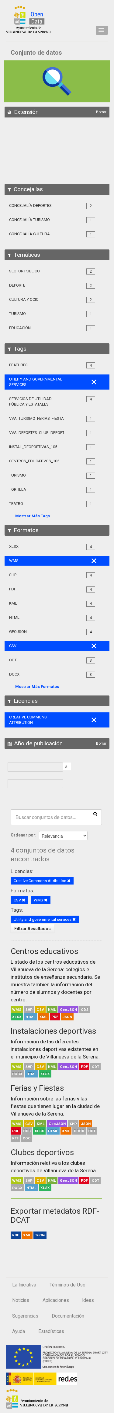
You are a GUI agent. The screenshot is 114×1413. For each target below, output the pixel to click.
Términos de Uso (67, 1285)
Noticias (20, 1300)
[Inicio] (28, 19)
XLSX (17, 1017)
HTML (31, 1017)
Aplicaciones (56, 1300)
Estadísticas (51, 1331)
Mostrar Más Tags (32, 516)
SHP (29, 1009)
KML (52, 1009)
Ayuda (18, 1331)
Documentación (68, 1316)
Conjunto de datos (36, 52)
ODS (84, 1009)
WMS (16, 1009)
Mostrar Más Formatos (37, 686)
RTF (15, 1138)
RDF (15, 1235)
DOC (27, 1138)
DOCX (17, 1074)
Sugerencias (25, 1316)
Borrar (101, 112)
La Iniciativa (24, 1285)
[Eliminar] (69, 881)
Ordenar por (23, 835)
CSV (40, 1009)
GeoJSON (68, 1009)
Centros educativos (44, 951)
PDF (54, 1017)
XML (43, 1017)
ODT (95, 1067)
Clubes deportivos (42, 1152)
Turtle (40, 1235)
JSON (67, 1017)
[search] (95, 813)
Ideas (88, 1300)
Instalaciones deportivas (53, 1031)
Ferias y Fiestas (37, 1088)
